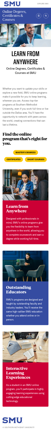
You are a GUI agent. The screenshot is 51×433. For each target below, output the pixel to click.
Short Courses (35, 159)
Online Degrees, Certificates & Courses (14, 15)
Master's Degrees (26, 152)
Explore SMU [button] (42, 4)
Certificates (14, 159)
